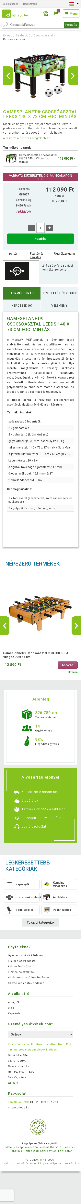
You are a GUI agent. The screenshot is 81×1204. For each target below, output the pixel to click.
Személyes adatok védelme (26, 983)
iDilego (7, 35)
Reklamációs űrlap (20, 966)
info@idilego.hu (18, 1107)
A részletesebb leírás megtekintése (26, 138)
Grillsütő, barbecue (62, 1147)
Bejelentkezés (10, 3)
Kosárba (40, 239)
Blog (11, 1007)
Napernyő (16, 1150)
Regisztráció (30, 3)
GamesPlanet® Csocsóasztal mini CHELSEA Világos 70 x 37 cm (35, 655)
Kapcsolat (14, 1013)
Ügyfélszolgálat (64, 253)
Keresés (71, 25)
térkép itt (13, 1082)
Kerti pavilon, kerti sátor (56, 1150)
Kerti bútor (31, 1150)
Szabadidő (23, 35)
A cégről (13, 1002)
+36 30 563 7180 (18, 1102)
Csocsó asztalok (14, 39)
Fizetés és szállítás (36, 255)
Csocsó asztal (43, 35)
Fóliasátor (41, 1147)
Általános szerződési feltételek (29, 977)
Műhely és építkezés (19, 1147)
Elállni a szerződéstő (22, 960)
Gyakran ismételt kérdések (25, 955)
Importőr (11, 253)
